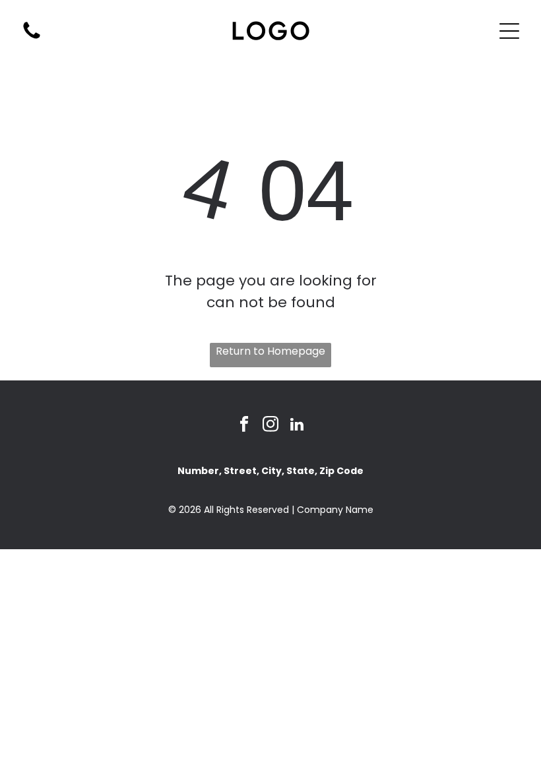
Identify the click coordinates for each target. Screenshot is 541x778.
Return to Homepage (270, 351)
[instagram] (270, 426)
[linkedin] (297, 426)
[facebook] (244, 426)
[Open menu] (509, 31)
